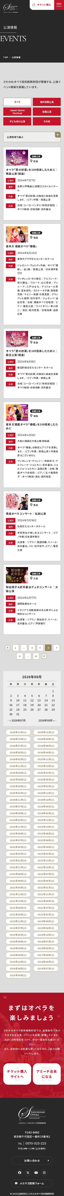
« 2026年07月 (18, 720)
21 (36, 656)
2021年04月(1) (18, 914)
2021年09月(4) (45, 901)
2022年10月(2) (45, 867)
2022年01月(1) (45, 887)
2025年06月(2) (18, 779)
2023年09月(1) (18, 833)
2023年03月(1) (18, 853)
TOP (5, 57)
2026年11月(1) (45, 732)
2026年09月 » (46, 720)
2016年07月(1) (45, 968)
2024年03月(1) (45, 813)
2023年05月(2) (18, 847)
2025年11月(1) (18, 766)
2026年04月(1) (45, 752)
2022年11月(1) (18, 867)
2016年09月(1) (45, 961)
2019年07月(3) (18, 928)
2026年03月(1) (18, 759)
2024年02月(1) (18, 820)
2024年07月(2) (18, 806)
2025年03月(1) (45, 786)
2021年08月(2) (18, 907)
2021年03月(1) (45, 914)
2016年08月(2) (18, 968)
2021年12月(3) (18, 894)
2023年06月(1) (45, 840)
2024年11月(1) (18, 799)
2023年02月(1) (45, 853)
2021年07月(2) (45, 907)
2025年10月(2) (45, 766)
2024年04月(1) (18, 813)
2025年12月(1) (45, 759)
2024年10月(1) (45, 799)
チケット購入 (44, 4)
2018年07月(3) (45, 941)
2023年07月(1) (18, 840)
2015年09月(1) (18, 975)
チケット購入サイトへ (17, 1074)
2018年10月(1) (45, 934)
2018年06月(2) (18, 948)
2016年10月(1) (18, 961)
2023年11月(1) (18, 826)
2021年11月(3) (45, 894)
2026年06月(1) (45, 745)
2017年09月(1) (45, 955)
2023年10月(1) (45, 826)
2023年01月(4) (18, 860)
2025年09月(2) (18, 772)
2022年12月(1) (45, 860)
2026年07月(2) (18, 745)
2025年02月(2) (18, 793)
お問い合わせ (32, 1160)
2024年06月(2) (45, 806)
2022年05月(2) (45, 880)
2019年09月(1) (45, 921)
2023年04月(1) (45, 847)
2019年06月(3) (45, 928)
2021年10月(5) (18, 901)
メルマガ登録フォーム (32, 1183)
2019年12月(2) (18, 921)
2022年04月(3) (18, 887)
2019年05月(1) (18, 934)
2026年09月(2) (45, 739)
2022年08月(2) (18, 874)
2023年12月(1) (45, 820)
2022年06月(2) (18, 880)
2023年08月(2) (45, 833)
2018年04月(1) (18, 955)
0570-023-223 (35, 1143)
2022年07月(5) (45, 874)
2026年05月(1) (18, 752)
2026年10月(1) (18, 739)
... (24, 647)
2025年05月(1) (45, 779)
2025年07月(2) (45, 772)
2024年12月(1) (45, 793)
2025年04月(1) (18, 786)
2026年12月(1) (18, 732)
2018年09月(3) (18, 941)
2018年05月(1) (45, 948)
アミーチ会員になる (46, 1074)
